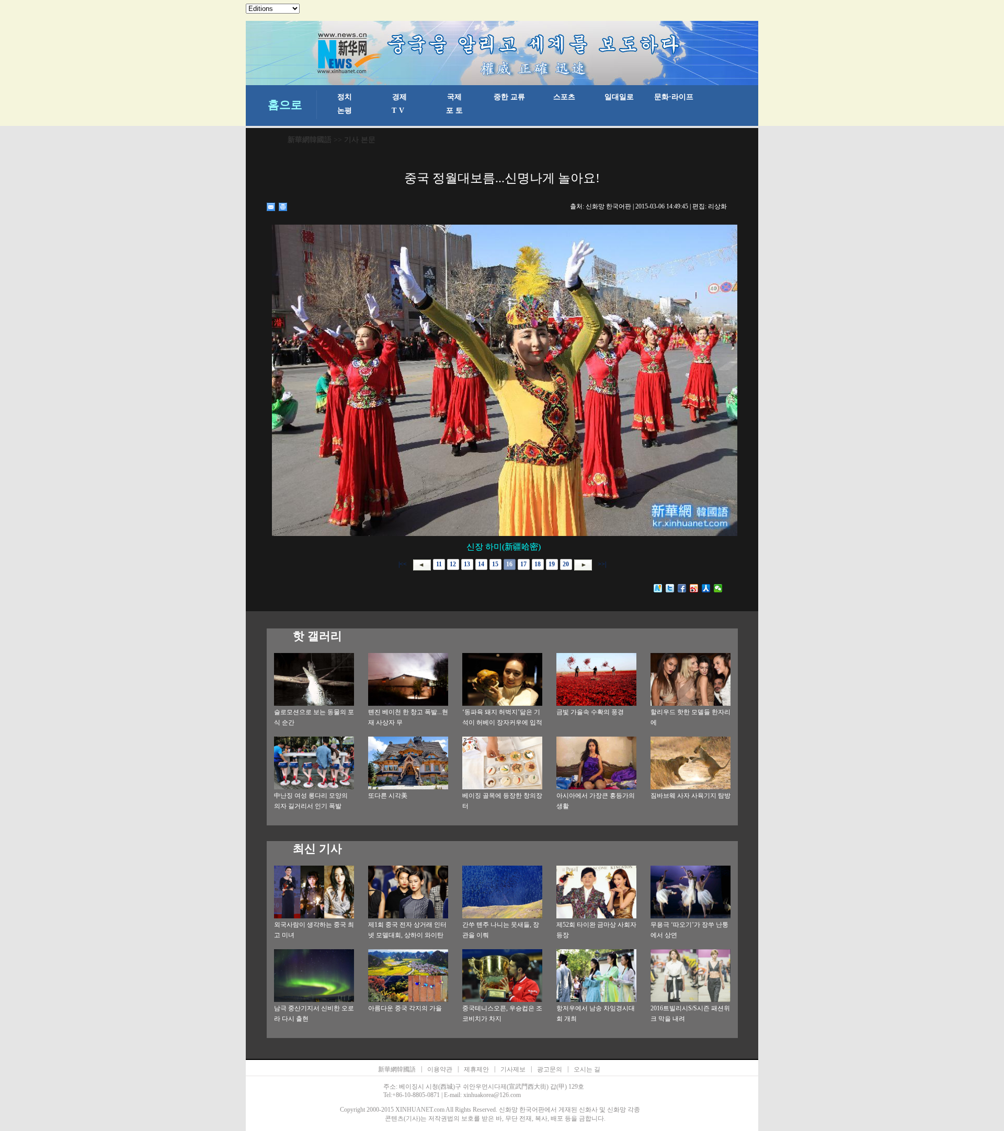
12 (453, 564)
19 (552, 564)
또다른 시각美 (387, 795)
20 (566, 564)
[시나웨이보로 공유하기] (694, 588)
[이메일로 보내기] (271, 207)
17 (523, 564)
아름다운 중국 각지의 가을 (405, 1008)
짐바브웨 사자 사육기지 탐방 (691, 795)
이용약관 (439, 1069)
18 (537, 564)
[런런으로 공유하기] (706, 588)
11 (439, 564)
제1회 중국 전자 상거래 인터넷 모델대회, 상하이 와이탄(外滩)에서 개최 (407, 935)
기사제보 (513, 1069)
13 (467, 564)
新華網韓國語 (310, 140)
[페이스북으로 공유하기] (682, 588)
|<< (402, 564)
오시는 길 (587, 1069)
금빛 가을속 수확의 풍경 (590, 712)
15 (495, 564)
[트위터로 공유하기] (670, 588)
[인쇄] (283, 207)
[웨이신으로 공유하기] (718, 588)
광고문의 (549, 1069)
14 (481, 564)
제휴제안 (476, 1069)
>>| (601, 564)
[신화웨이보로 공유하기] (658, 588)
